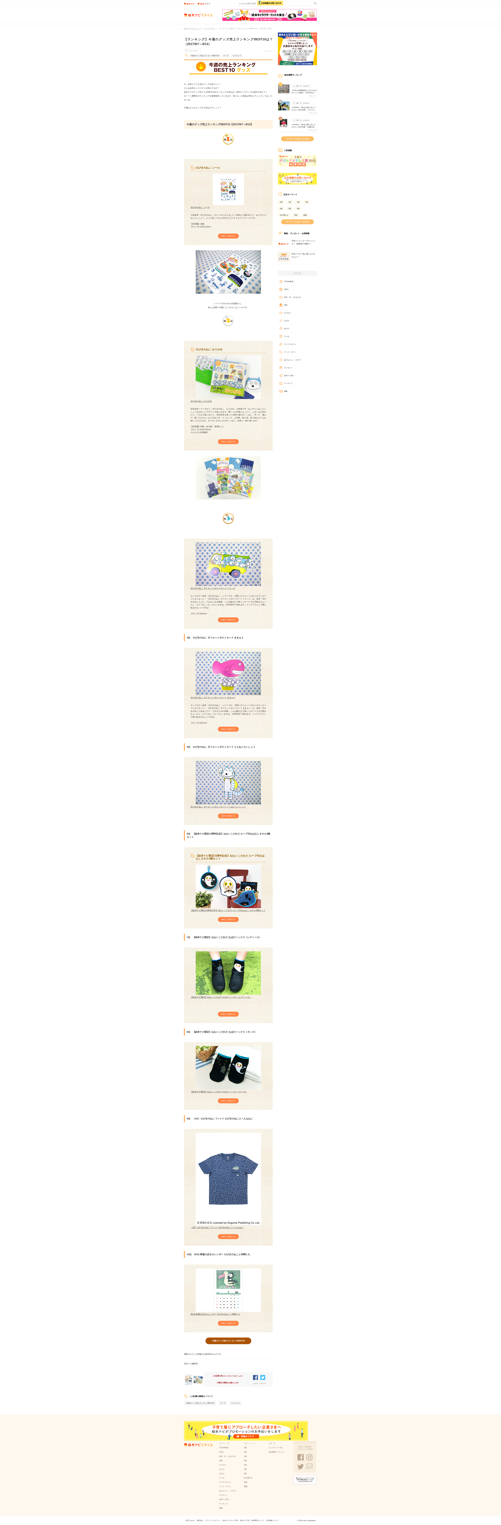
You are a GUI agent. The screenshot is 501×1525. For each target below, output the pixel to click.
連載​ (285, 391)
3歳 (306, 202)
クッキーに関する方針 (247, 3)
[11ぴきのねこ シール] (228, 204)
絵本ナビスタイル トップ (193, 29)
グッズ (225, 56)
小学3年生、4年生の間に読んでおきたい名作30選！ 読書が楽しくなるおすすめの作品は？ (304, 126)
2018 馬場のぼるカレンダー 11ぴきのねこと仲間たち (215, 1314)
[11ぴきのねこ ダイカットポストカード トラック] (228, 585)
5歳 (289, 209)
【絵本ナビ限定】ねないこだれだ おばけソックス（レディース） (221, 997)
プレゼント (288, 368)
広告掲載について (272, 1520)
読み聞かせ (284, 215)
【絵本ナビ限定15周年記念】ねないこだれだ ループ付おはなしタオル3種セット (228, 910)
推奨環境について (258, 1520)
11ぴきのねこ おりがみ (201, 401)
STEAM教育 (288, 282)
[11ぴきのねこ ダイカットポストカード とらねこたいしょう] (228, 804)
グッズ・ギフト (209, 29)
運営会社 (200, 1520)
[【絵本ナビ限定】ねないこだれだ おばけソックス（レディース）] (228, 994)
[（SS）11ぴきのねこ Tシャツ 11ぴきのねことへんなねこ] (228, 1224)
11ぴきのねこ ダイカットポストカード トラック (212, 588)
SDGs (286, 289)
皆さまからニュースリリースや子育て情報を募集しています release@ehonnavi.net (305, 1479)
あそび (286, 329)
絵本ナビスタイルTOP (230, 1520)
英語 (296, 215)
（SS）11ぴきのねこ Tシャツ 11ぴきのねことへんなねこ (217, 1227)
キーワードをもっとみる (297, 222)
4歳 (281, 209)
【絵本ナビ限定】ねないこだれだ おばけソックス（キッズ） (218, 1092)
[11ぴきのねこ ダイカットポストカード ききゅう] (228, 694)
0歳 (281, 202)
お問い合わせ (190, 1520)
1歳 (289, 202)
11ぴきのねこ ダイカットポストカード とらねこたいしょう (218, 807)
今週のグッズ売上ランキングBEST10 (205, 56)
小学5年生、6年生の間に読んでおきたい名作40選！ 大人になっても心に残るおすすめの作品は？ (304, 109)
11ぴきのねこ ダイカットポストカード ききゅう (212, 698)
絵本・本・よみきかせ (302, 86)
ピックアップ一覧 (275, 1448)
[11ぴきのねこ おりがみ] (228, 398)
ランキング (237, 56)
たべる (286, 336)
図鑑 (305, 215)
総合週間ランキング (276, 1452)
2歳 (298, 202)
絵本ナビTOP (245, 1520)
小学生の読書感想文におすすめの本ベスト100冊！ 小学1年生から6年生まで (304, 91)
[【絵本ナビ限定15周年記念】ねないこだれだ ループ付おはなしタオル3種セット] (228, 907)
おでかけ (287, 313)
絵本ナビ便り (289, 376)
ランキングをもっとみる (297, 139)
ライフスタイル (290, 344)
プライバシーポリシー (213, 1520)
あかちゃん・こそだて (292, 360)
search (315, 3)
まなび (286, 321)
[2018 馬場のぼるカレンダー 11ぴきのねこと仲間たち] (228, 1311)
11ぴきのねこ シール (200, 207)
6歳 (298, 209)
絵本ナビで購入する (228, 236)
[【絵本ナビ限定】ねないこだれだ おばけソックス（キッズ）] (228, 1089)
